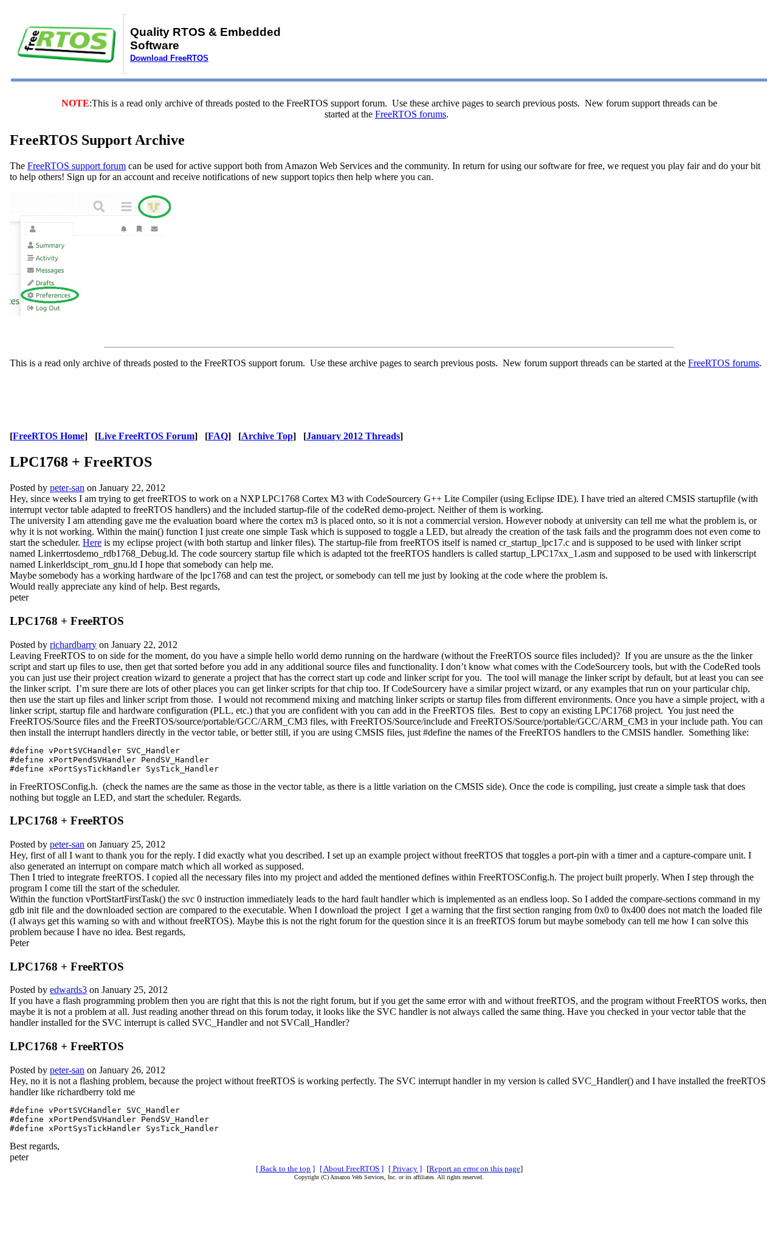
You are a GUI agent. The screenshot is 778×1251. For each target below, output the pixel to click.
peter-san (67, 488)
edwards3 (68, 989)
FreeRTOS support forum (76, 166)
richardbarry (73, 644)
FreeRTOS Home (48, 436)
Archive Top (267, 436)
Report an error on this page (474, 1168)
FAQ (218, 436)
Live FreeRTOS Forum (146, 436)
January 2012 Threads (353, 436)
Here (92, 542)
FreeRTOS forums (410, 114)
